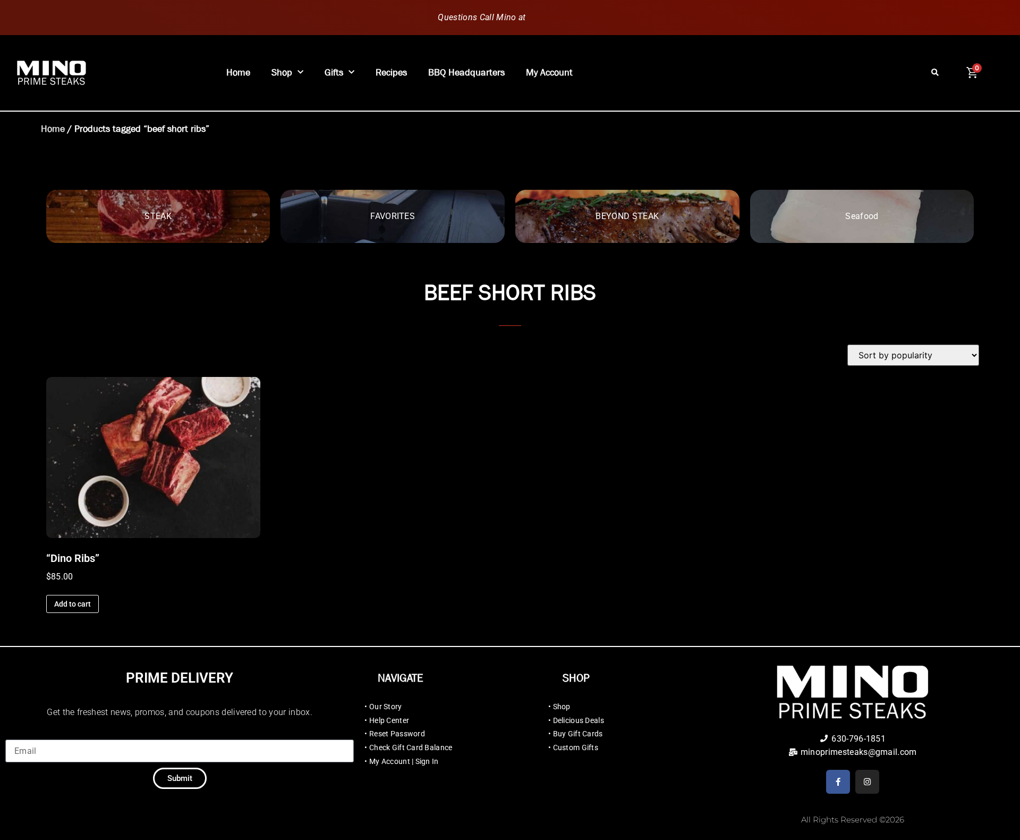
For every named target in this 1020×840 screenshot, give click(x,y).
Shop (281, 72)
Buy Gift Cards (578, 733)
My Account (549, 72)
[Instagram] (867, 782)
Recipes (391, 72)
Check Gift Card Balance (410, 747)
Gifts (334, 72)
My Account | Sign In (404, 761)
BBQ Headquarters (466, 72)
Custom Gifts (575, 747)
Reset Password (397, 733)
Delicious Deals (578, 720)
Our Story (385, 706)
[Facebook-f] (838, 782)
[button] (935, 73)
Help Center (389, 720)
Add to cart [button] (72, 604)
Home (238, 72)
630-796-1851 (555, 17)
